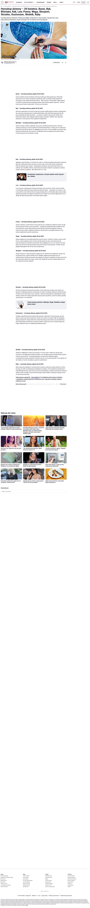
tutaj (27, 905)
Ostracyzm (70, 883)
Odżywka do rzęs (48, 875)
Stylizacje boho (26, 886)
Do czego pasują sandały (27, 880)
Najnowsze (19, 2)
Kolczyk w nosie (48, 885)
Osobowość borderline (72, 878)
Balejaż (46, 878)
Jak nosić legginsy (26, 882)
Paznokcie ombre (4, 883)
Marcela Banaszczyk (9, 62)
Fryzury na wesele (71, 875)
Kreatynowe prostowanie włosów (7, 877)
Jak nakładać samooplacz (6, 885)
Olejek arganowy (4, 880)
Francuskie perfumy (4, 875)
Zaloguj (83, 2)
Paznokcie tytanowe (71, 877)
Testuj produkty (28, 2)
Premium (49, 2)
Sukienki (69, 886)
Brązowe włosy (48, 882)
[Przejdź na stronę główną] (2, 3)
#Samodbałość (35, 377)
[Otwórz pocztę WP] (74, 2)
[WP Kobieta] (10, 2)
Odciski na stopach (4, 886)
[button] (78, 2)
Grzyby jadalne (70, 885)
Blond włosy (3, 882)
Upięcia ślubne (70, 882)
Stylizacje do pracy (26, 883)
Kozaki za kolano (26, 875)
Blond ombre (3, 878)
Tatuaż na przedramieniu (50, 886)
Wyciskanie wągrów (49, 883)
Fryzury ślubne (25, 877)
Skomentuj (57, 62)
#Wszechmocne (40, 2)
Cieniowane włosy (48, 877)
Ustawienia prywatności (66, 895)
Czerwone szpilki (48, 880)
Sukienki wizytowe (26, 885)
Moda (54, 2)
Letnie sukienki (25, 878)
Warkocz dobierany (71, 880)
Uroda (61, 2)
